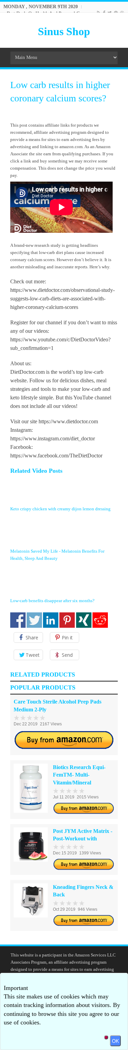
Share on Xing (83, 620)
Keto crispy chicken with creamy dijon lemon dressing (60, 508)
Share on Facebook (18, 620)
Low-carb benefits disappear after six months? (52, 600)
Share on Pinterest (67, 620)
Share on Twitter (34, 620)
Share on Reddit (100, 620)
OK (115, 1040)
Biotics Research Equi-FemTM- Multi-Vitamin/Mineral (79, 774)
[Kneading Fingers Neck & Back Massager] (31, 900)
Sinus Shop (64, 31)
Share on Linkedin (50, 620)
